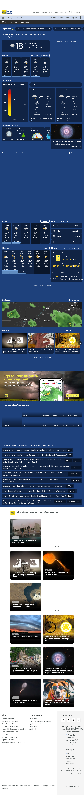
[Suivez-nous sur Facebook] (63, 720)
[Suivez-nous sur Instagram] (68, 720)
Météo (8, 18)
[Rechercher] (69, 12)
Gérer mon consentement (11, 732)
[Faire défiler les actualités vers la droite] (80, 343)
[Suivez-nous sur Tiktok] (78, 720)
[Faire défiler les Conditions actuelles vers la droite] (50, 134)
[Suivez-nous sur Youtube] (73, 720)
